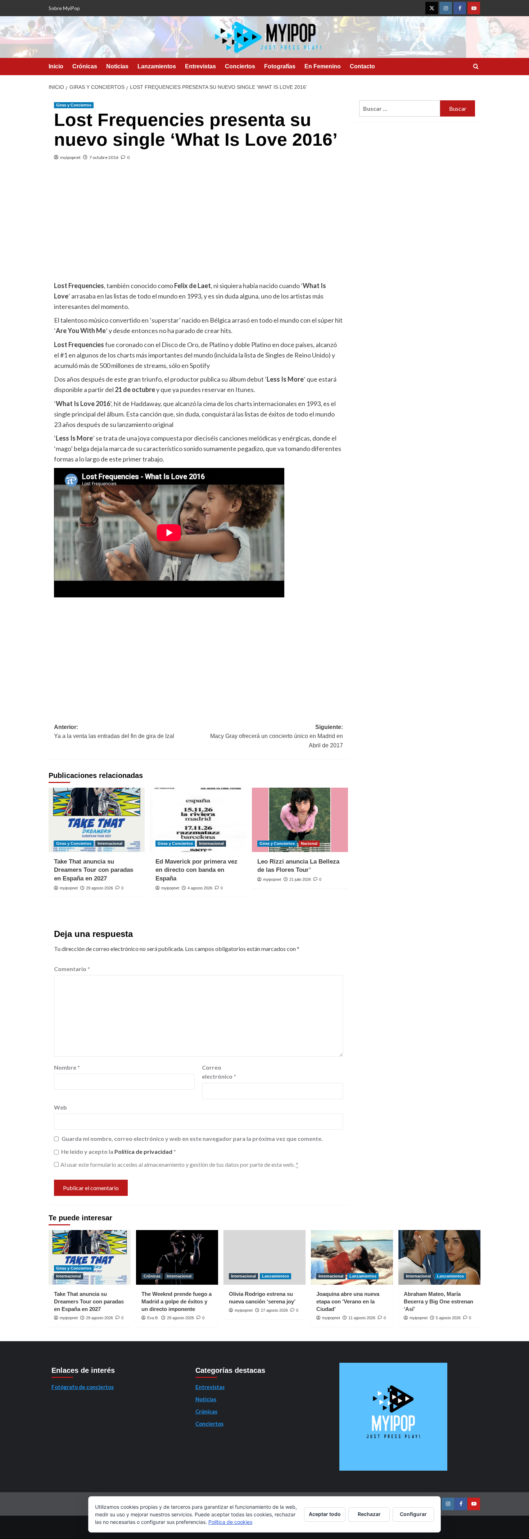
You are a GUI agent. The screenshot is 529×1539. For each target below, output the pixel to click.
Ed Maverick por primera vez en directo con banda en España (196, 870)
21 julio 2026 (300, 879)
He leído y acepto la (118, 1151)
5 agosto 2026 (448, 1318)
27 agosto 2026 (274, 1310)
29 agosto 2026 (99, 888)
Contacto (362, 66)
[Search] (475, 66)
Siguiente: (276, 736)
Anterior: (114, 731)
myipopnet (70, 157)
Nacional (309, 843)
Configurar (413, 1514)
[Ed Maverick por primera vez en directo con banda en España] (198, 820)
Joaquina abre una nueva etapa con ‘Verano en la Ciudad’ (347, 1301)
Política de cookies (230, 1522)
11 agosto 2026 (361, 1318)
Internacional (110, 843)
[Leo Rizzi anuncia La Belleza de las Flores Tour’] (300, 820)
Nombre (67, 1067)
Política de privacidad (143, 1151)
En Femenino (322, 66)
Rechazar (369, 1514)
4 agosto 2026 (199, 888)
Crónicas (84, 66)
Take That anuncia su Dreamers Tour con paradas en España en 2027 (93, 870)
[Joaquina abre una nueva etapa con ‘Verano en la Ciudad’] (352, 1257)
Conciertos (240, 66)
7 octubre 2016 (103, 157)
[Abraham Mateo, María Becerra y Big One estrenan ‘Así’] (439, 1257)
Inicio (56, 66)
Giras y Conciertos (73, 105)
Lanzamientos (156, 66)
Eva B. (153, 1318)
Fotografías (279, 66)
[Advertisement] (198, 226)
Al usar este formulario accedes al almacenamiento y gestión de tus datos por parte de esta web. (179, 1164)
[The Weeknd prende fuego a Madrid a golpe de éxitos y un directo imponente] (177, 1257)
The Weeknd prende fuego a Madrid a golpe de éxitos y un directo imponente (176, 1301)
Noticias (117, 66)
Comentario (72, 968)
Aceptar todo (325, 1514)
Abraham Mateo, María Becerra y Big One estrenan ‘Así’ (438, 1301)
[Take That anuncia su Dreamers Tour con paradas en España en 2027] (97, 820)
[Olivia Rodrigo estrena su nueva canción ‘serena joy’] (264, 1257)
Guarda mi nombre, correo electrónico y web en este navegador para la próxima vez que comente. (192, 1138)
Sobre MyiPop (64, 8)
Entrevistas (200, 66)
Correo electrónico (219, 1072)
